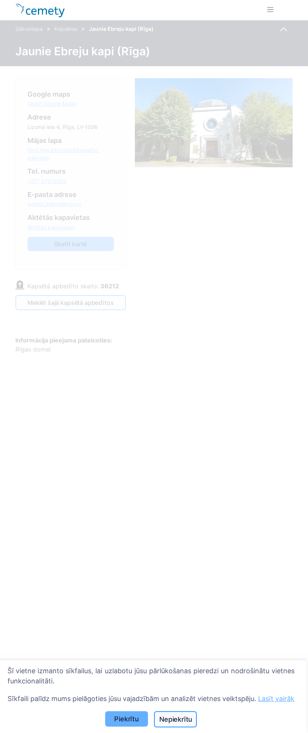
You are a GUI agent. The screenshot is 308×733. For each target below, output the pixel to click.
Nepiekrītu (175, 719)
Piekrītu (126, 719)
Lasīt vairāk (276, 699)
